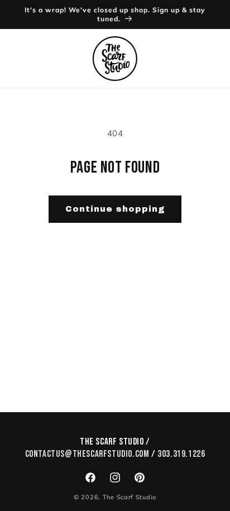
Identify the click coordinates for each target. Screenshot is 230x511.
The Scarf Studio (129, 497)
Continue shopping (115, 208)
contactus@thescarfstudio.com (87, 454)
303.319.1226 (181, 454)
